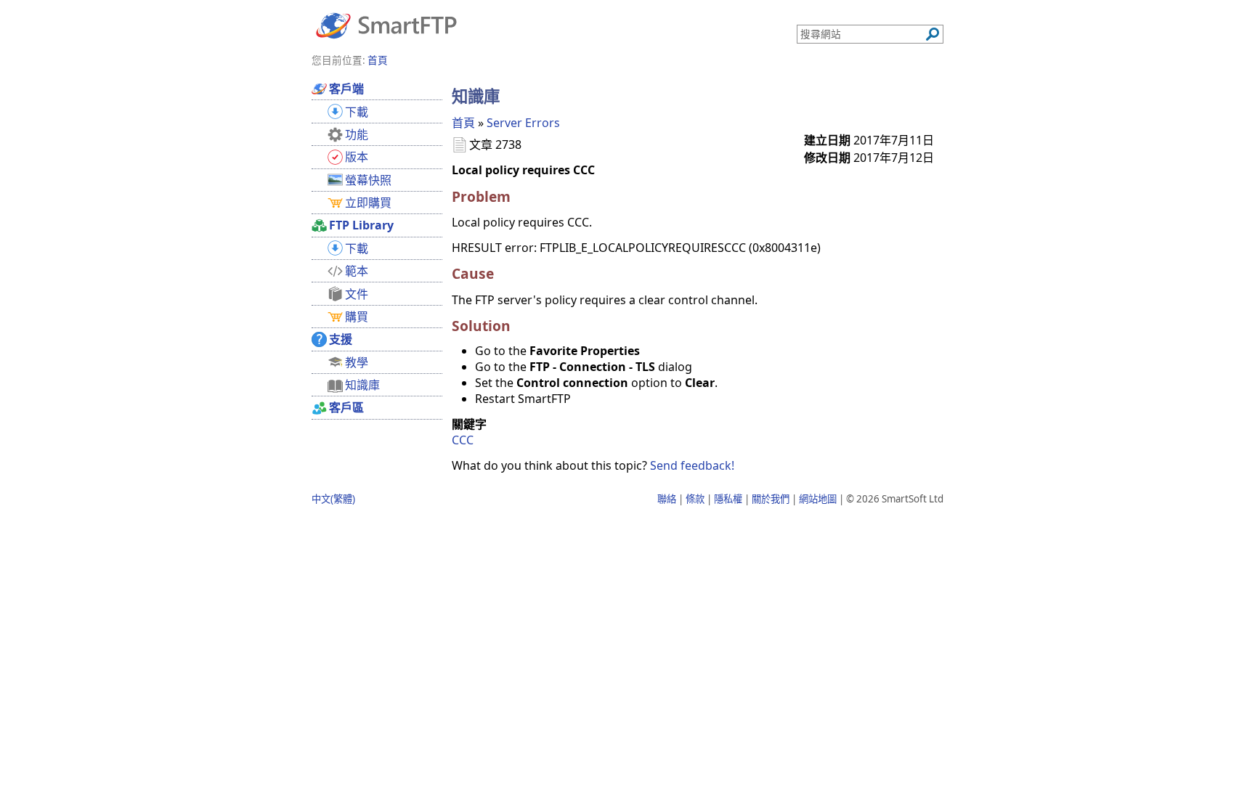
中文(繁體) (333, 498)
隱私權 (728, 498)
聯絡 (666, 498)
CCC (463, 440)
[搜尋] (932, 34)
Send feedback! (692, 465)
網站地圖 (818, 498)
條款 (695, 498)
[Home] (386, 25)
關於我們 (770, 498)
